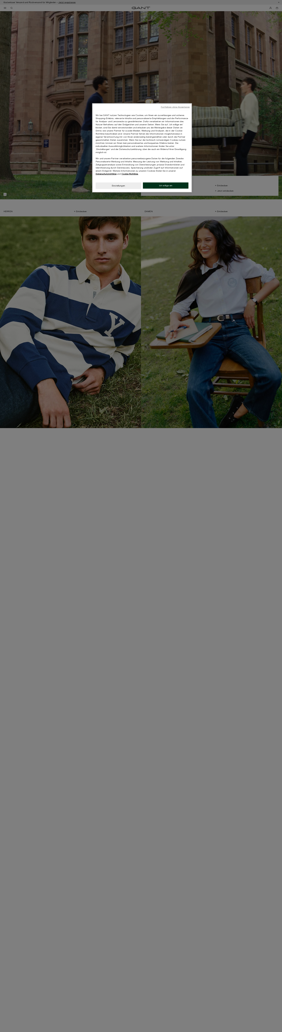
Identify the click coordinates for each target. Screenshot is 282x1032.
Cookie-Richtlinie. (129, 174)
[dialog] (142, 147)
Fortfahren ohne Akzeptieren (175, 107)
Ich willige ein (165, 185)
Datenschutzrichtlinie (106, 174)
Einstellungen (118, 185)
